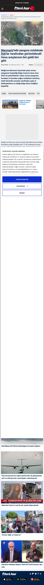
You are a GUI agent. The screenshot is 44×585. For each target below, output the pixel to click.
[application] (22, 292)
